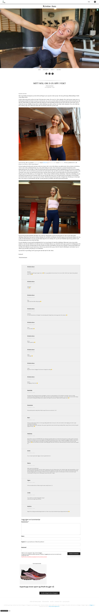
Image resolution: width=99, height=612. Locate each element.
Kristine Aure (49, 6)
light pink (45, 162)
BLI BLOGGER (66, 601)
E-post (32, 542)
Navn (22, 536)
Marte (29, 463)
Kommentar (25, 522)
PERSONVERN (45, 601)
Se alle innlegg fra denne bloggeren (49, 593)
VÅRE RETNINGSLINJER (35, 601)
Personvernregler (71, 556)
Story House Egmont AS (54, 606)
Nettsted (23, 547)
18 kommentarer (49, 86)
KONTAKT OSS (58, 601)
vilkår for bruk (75, 556)
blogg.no (92, 605)
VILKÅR (52, 601)
